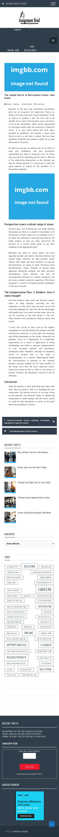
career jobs (11, 583)
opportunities (17, 645)
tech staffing (11, 675)
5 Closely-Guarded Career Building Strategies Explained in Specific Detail (27, 421)
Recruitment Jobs (45, 651)
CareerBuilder (46, 567)
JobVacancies (27, 627)
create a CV (27, 596)
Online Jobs (13, 50)
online (29, 633)
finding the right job (14, 601)
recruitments (27, 104)
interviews (45, 606)
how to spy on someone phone (17, 607)
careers (16, 104)
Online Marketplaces (44, 639)
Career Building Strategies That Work (34, 512)
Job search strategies (14, 622)
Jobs (32, 46)
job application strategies (16, 612)
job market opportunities (16, 617)
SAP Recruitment (26, 670)
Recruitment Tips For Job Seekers (33, 452)
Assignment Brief (35, 774)
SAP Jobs (9, 670)
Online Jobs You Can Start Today (32, 467)
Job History (48, 612)
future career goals (45, 601)
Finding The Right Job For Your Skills (34, 482)
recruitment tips (45, 658)
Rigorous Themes (20, 831)
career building (13, 572)
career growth (46, 577)
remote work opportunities (16, 663)
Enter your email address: (29, 751)
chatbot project (12, 596)
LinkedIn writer (46, 627)
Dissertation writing (44, 596)
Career (17, 29)
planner (46, 645)
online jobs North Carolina (16, 639)
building (29, 566)
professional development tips (17, 651)
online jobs (46, 633)
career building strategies (42, 572)
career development (14, 578)
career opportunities (44, 583)
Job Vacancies (11, 627)
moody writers (12, 633)
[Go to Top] (52, 824)
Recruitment (30, 50)
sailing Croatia (47, 663)
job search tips (46, 622)
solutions (46, 669)
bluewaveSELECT (12, 567)
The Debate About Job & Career (23, 431)
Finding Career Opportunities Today (34, 497)
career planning (13, 590)
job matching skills (45, 617)
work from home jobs (29, 675)
